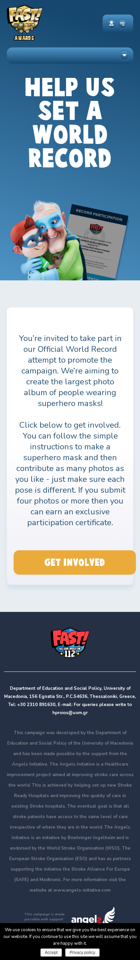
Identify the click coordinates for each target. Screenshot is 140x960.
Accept (51, 952)
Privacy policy (82, 952)
